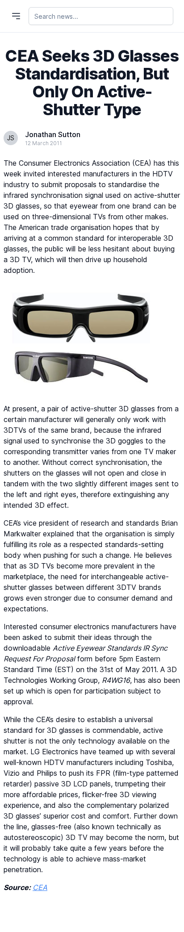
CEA (40, 887)
